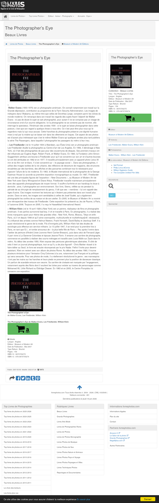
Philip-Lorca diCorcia (122, 167)
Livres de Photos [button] (17, 16)
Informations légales (118, 411)
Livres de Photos (16, 44)
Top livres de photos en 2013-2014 (17, 467)
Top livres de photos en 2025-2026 (17, 411)
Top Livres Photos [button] (36, 16)
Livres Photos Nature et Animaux (70, 452)
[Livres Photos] (12, 6)
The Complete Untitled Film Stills (126, 172)
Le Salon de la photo (118, 435)
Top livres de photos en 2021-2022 (17, 432)
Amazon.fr (114, 433)
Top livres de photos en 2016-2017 (17, 452)
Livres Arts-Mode (63, 421)
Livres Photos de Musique (67, 442)
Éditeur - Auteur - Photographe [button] (60, 16)
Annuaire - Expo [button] (84, 16)
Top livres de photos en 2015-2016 (17, 457)
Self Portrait (118, 165)
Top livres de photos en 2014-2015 (17, 462)
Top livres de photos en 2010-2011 (17, 482)
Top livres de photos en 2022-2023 (17, 426)
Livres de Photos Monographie (69, 437)
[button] (23, 329)
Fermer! (148, 499)
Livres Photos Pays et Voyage (68, 457)
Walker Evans (127, 144)
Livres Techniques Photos (67, 467)
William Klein (139, 144)
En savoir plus (83, 499)
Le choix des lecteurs (12, 488)
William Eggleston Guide (123, 170)
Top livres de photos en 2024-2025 (17, 416)
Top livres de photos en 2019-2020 (17, 437)
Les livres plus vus (11, 493)
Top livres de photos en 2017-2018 (17, 447)
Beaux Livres (31, 44)
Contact (113, 421)
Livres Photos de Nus (65, 447)
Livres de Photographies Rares (69, 426)
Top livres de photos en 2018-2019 (17, 442)
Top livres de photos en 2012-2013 (17, 472)
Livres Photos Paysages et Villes (69, 462)
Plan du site (114, 416)
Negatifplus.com (116, 440)
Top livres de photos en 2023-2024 (17, 421)
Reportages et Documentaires (68, 472)
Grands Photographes (65, 416)
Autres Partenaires (117, 445)
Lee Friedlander (115, 144)
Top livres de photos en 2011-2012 (17, 477)
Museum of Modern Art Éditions (76, 44)
